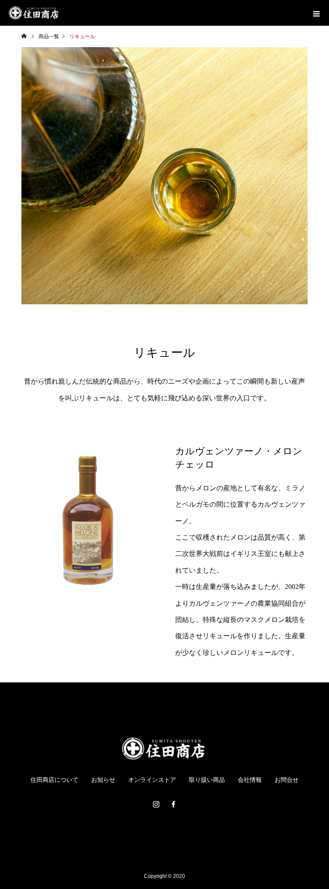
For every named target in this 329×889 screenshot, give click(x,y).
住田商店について (54, 779)
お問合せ (287, 779)
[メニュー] (316, 13)
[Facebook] (173, 804)
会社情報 (250, 779)
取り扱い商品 (207, 779)
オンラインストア (152, 779)
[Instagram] (156, 804)
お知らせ (103, 779)
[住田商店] (164, 748)
